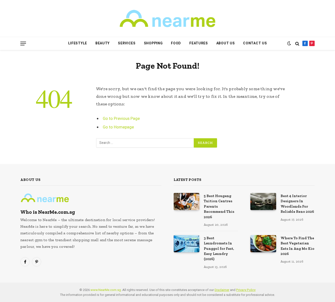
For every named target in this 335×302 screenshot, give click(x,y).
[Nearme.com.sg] (167, 18)
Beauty (102, 43)
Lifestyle (77, 43)
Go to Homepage (118, 127)
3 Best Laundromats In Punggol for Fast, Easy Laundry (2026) (219, 248)
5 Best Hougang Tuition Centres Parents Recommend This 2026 (219, 206)
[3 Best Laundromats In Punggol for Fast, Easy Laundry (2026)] (186, 243)
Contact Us (255, 43)
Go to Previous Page (121, 119)
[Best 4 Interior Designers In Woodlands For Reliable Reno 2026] (263, 201)
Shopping (153, 43)
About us (225, 43)
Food (176, 43)
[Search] (297, 43)
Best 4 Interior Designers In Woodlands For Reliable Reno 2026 (297, 204)
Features (198, 43)
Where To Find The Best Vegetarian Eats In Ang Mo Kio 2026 (297, 246)
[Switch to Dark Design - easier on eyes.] (289, 43)
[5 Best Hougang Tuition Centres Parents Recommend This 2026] (186, 201)
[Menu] (23, 43)
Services (127, 43)
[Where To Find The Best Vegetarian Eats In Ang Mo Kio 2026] (263, 243)
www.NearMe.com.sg (105, 290)
